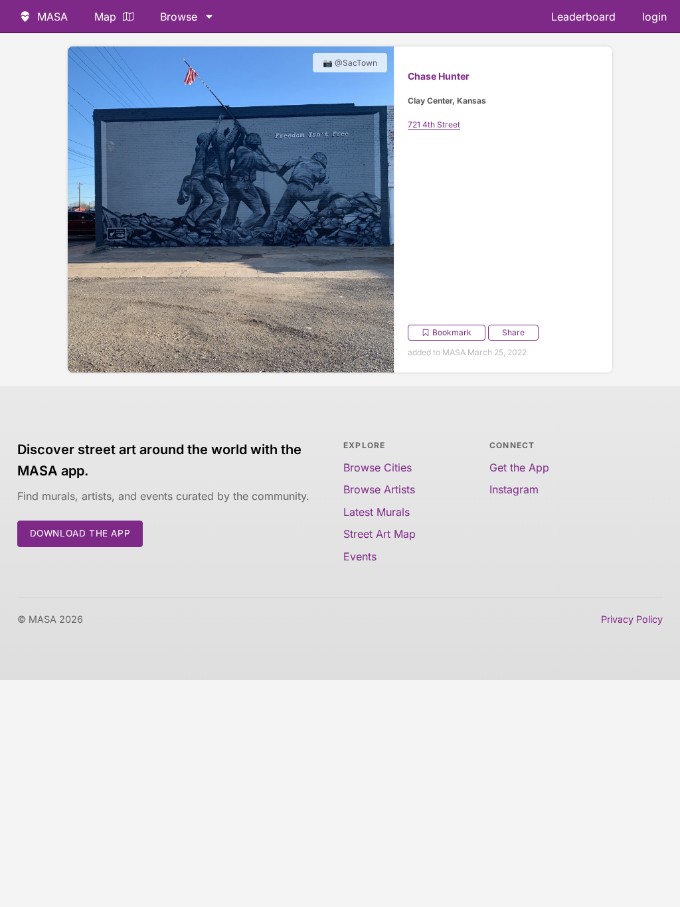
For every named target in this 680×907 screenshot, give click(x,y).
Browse (178, 16)
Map (105, 16)
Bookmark (451, 332)
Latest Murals (376, 512)
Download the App (80, 533)
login (654, 16)
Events (360, 556)
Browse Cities (377, 467)
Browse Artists (379, 489)
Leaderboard (583, 16)
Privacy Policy (632, 619)
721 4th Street (434, 124)
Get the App (519, 467)
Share (513, 332)
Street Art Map (379, 533)
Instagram (514, 489)
